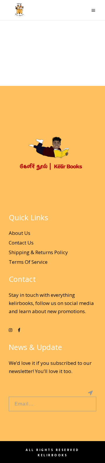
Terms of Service (28, 262)
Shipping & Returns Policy (38, 252)
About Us (19, 233)
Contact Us (21, 242)
